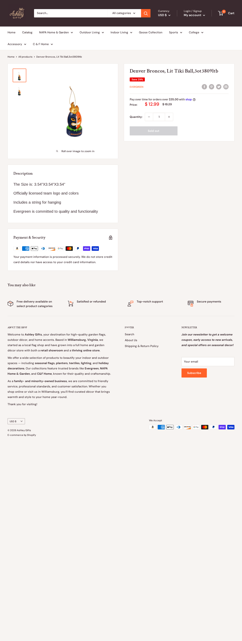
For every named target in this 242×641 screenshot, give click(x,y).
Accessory (15, 44)
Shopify (31, 435)
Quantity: (136, 117)
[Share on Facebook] (204, 86)
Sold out (153, 131)
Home (12, 32)
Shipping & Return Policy (142, 346)
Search (129, 334)
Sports (173, 32)
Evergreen (136, 86)
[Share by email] (226, 86)
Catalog (27, 32)
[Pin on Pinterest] (211, 86)
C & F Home (41, 44)
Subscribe (194, 373)
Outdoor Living (90, 32)
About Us (131, 340)
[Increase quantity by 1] (169, 117)
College (194, 32)
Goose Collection (150, 32)
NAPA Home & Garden (54, 32)
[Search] (145, 13)
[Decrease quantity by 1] (149, 117)
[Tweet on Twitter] (218, 86)
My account (193, 15)
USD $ (13, 421)
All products (25, 56)
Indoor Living (119, 32)
